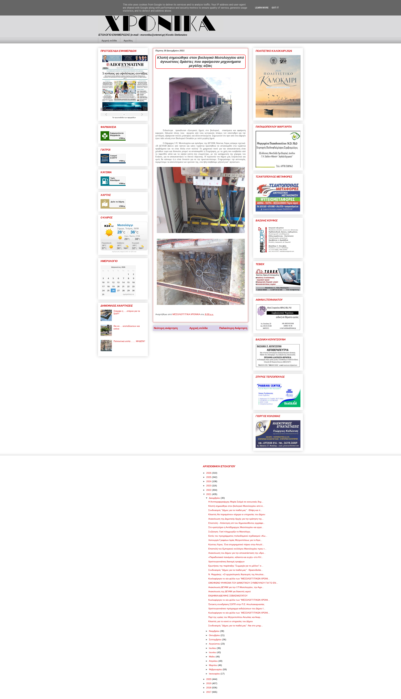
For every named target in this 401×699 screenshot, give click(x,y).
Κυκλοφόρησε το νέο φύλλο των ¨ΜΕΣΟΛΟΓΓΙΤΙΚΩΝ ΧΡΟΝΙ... (239, 612)
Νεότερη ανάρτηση (166, 328)
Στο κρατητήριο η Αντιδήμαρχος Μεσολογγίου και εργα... (235, 527)
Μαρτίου (213, 665)
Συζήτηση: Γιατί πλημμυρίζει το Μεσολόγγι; (229, 531)
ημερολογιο (128, 294)
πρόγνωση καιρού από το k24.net (124, 251)
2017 (209, 692)
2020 (209, 679)
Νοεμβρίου (214, 631)
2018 (209, 687)
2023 (209, 485)
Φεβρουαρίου (216, 669)
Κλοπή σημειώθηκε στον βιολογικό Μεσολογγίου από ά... (236, 506)
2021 (209, 494)
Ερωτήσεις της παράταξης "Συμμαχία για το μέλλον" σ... (235, 565)
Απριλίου (213, 661)
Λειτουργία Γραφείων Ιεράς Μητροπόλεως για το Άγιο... (235, 540)
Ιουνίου (213, 652)
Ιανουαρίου (215, 673)
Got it (275, 7)
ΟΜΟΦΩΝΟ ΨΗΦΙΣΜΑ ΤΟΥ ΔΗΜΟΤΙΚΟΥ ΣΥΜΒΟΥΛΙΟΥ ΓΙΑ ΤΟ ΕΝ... (243, 583)
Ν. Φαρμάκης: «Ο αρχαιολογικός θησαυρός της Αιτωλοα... (236, 574)
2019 (209, 683)
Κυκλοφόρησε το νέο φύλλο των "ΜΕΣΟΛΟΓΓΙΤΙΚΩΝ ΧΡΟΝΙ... (239, 578)
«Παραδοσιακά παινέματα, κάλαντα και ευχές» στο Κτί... (235, 557)
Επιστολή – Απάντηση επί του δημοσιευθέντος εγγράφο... (236, 523)
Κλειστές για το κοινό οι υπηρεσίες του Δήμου (230, 621)
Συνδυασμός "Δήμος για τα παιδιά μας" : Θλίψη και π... (235, 510)
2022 (209, 490)
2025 (209, 477)
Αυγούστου (215, 643)
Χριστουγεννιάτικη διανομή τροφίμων (226, 561)
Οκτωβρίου (215, 635)
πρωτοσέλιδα (119, 117)
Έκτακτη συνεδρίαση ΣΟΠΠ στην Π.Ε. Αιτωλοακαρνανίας (236, 604)
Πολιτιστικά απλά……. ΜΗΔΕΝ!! (129, 341)
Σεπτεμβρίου (215, 639)
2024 (209, 481)
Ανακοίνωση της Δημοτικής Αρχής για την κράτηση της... (236, 519)
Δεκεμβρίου (215, 498)
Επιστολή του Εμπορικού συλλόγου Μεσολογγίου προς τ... (237, 548)
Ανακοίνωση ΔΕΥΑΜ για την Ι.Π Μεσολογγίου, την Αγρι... (236, 587)
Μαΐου (212, 656)
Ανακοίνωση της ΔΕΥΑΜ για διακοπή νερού (229, 591)
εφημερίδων (132, 117)
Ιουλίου (213, 648)
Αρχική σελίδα (109, 40)
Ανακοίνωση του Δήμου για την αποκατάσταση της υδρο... (237, 553)
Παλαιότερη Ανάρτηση (233, 328)
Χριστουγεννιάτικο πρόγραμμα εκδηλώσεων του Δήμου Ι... (236, 608)
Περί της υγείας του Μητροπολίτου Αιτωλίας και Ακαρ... (235, 617)
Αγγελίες (128, 40)
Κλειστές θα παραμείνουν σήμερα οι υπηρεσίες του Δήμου (236, 514)
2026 (209, 473)
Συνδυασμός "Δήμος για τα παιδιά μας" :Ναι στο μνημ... (235, 625)
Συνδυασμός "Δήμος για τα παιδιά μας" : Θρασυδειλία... (235, 570)
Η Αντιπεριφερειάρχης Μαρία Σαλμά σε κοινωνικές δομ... (235, 501)
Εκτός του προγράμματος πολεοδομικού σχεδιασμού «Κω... (237, 536)
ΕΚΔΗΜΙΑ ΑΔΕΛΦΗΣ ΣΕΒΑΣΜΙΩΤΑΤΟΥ (227, 595)
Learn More (261, 7)
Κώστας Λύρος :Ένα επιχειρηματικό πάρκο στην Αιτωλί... (236, 544)
